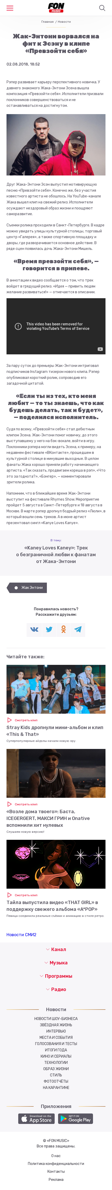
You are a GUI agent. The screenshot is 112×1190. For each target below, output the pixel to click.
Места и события (56, 1037)
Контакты (56, 1171)
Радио (58, 989)
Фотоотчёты (56, 1081)
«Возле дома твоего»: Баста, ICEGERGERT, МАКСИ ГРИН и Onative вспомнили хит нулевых (48, 818)
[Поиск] (102, 8)
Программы (58, 976)
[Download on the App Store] (36, 1118)
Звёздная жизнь (56, 1025)
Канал (58, 949)
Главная (47, 22)
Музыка (59, 963)
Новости (64, 22)
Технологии (56, 1062)
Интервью (56, 1031)
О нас (56, 1156)
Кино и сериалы (56, 1056)
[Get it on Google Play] (75, 1118)
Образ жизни (56, 1069)
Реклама (56, 1179)
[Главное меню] (10, 8)
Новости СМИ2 (21, 934)
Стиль (56, 1075)
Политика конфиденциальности (56, 1164)
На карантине (56, 1088)
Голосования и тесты (56, 1044)
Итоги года (56, 1050)
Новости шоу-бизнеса (56, 1019)
